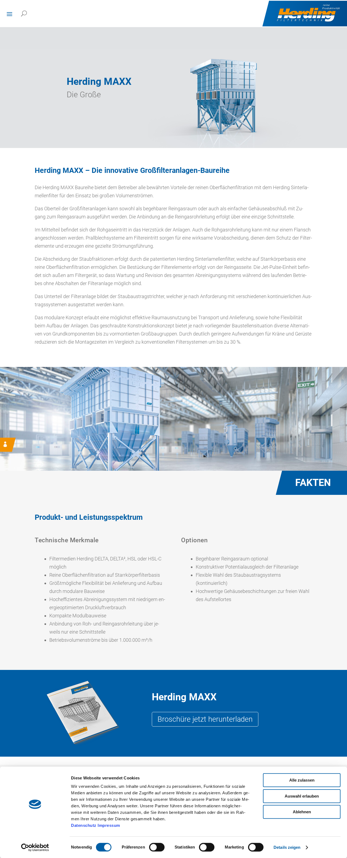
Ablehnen (302, 811)
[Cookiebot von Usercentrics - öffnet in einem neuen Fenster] (35, 847)
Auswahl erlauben (302, 796)
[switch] (157, 847)
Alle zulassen (301, 780)
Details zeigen (287, 847)
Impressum (109, 825)
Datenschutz (84, 825)
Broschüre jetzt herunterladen (205, 719)
